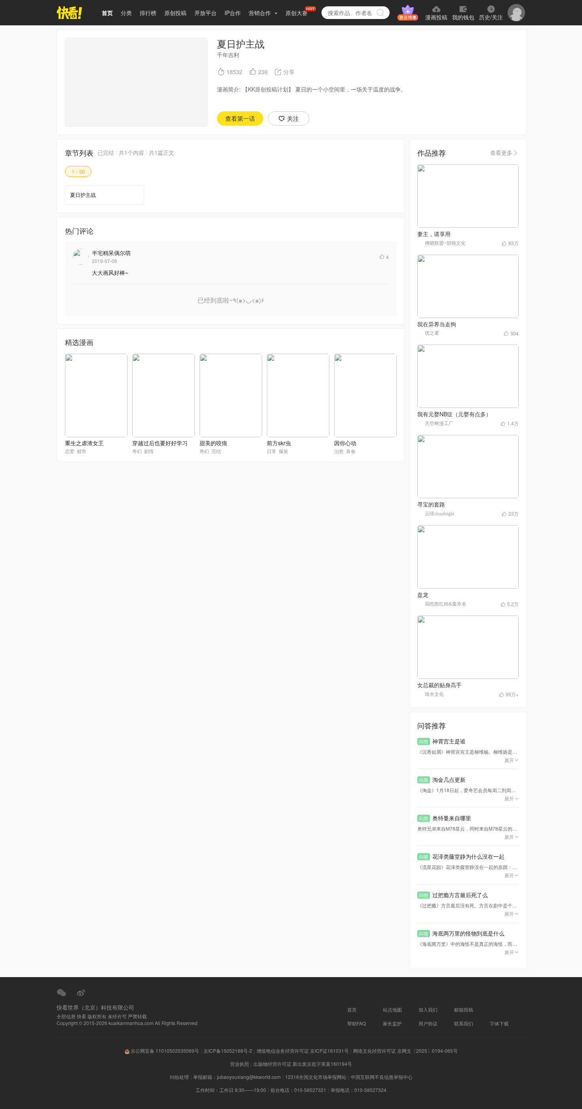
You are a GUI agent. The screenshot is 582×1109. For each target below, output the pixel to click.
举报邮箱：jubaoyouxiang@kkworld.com (237, 1076)
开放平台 (205, 13)
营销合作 (260, 13)
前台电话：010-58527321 (298, 1089)
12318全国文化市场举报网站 (315, 1076)
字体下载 (499, 1023)
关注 (293, 118)
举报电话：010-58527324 (358, 1089)
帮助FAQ (356, 1023)
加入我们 (427, 1009)
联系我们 (463, 1023)
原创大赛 (296, 13)
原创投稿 (175, 13)
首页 (107, 13)
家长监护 (392, 1023)
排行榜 (148, 13)
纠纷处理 (179, 1076)
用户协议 (427, 1023)
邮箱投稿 (463, 1009)
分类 (126, 13)
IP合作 (232, 13)
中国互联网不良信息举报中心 (382, 1076)
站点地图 (392, 1009)
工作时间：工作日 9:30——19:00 (231, 1089)
